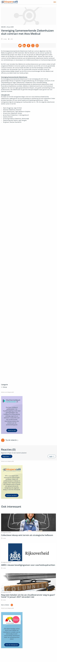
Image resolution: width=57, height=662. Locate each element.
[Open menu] (55, 2)
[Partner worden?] (11, 482)
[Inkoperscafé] (9, 2)
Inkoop (5, 387)
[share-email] (37, 45)
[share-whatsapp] (33, 45)
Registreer (6, 456)
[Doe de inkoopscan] (11, 630)
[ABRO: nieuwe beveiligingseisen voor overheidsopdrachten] (28, 556)
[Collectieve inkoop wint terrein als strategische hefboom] (28, 526)
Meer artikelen (5, 605)
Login (51, 456)
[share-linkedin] (24, 45)
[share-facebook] (28, 45)
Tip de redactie (11, 440)
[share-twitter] (20, 45)
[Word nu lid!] (11, 415)
